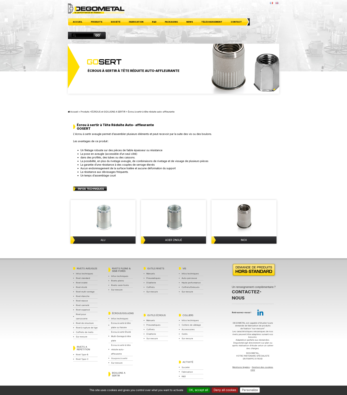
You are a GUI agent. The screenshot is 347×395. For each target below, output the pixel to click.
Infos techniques (84, 273)
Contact (236, 22)
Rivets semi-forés (120, 285)
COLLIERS (188, 315)
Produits (96, 22)
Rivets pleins (117, 280)
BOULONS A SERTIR (118, 374)
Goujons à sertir (119, 358)
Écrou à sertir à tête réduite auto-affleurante (121, 349)
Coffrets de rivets (84, 332)
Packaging (171, 22)
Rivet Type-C (82, 359)
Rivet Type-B (82, 354)
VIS (184, 268)
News (189, 22)
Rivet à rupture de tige (87, 327)
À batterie (151, 282)
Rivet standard (83, 278)
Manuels (150, 273)
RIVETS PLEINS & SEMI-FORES (121, 269)
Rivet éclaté (81, 282)
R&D (154, 22)
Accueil (77, 22)
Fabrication (136, 22)
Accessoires (188, 329)
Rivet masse (82, 300)
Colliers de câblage (191, 325)
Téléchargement (211, 22)
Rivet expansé (83, 309)
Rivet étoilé (81, 287)
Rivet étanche (82, 296)
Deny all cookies (225, 390)
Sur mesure (81, 336)
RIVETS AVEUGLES (87, 268)
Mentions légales (241, 367)
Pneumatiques (153, 278)
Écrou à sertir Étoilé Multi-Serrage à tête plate (121, 336)
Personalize (250, 390)
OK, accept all (198, 390)
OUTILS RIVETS (155, 268)
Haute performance (191, 282)
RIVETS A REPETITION (83, 348)
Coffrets (150, 287)
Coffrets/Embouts (191, 287)
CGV (252, 370)
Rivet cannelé (82, 305)
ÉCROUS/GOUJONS (123, 313)
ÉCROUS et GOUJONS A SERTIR (108, 111)
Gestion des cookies (262, 367)
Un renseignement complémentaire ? (254, 292)
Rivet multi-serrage (85, 291)
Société (115, 22)
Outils (185, 334)
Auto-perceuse (189, 278)
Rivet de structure (85, 323)
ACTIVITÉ (188, 362)
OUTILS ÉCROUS (156, 315)
